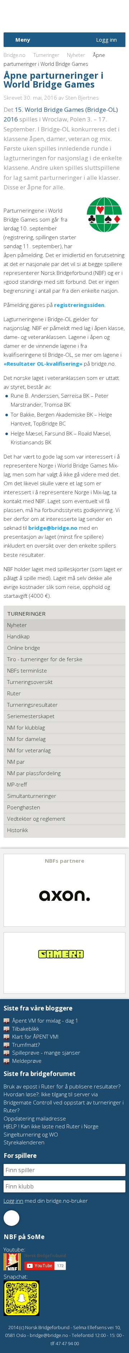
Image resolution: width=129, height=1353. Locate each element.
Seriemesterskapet (30, 716)
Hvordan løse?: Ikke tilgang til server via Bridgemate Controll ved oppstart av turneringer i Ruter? (64, 1102)
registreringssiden (79, 304)
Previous (9, 890)
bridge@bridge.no (52, 527)
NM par (16, 761)
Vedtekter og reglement (36, 818)
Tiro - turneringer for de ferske (44, 659)
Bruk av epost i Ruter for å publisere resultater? (62, 1086)
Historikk (17, 830)
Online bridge (23, 647)
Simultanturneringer (31, 795)
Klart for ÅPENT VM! (34, 1036)
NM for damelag (26, 738)
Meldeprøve (26, 1060)
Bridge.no (14, 55)
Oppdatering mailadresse (35, 1118)
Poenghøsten (23, 807)
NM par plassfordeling (34, 773)
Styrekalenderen (24, 1142)
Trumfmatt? (25, 1044)
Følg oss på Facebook (11, 1218)
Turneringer (46, 55)
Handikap (18, 636)
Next (119, 890)
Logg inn (106, 39)
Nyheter (76, 55)
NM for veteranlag (29, 750)
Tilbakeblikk (25, 1028)
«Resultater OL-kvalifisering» (43, 363)
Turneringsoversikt (30, 681)
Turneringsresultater (32, 704)
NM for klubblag (26, 727)
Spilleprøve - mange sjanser (45, 1052)
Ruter (14, 693)
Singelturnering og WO (31, 1134)
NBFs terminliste (27, 670)
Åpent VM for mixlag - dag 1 (44, 1020)
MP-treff (17, 784)
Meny (22, 39)
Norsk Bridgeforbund (49, 16)
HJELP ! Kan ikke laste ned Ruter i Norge (51, 1126)
